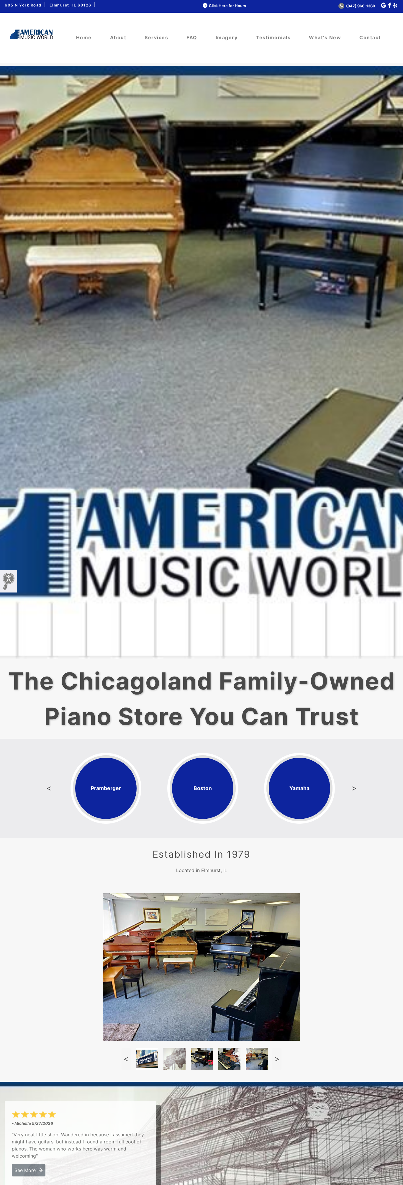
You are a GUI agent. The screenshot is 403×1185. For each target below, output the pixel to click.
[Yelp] (395, 5)
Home (84, 37)
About (118, 37)
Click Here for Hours (227, 6)
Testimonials (273, 37)
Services (156, 37)
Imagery (227, 37)
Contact (370, 37)
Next (354, 788)
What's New (325, 37)
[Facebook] (389, 5)
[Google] (383, 5)
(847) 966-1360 (360, 6)
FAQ (191, 37)
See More (26, 1170)
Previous (49, 788)
